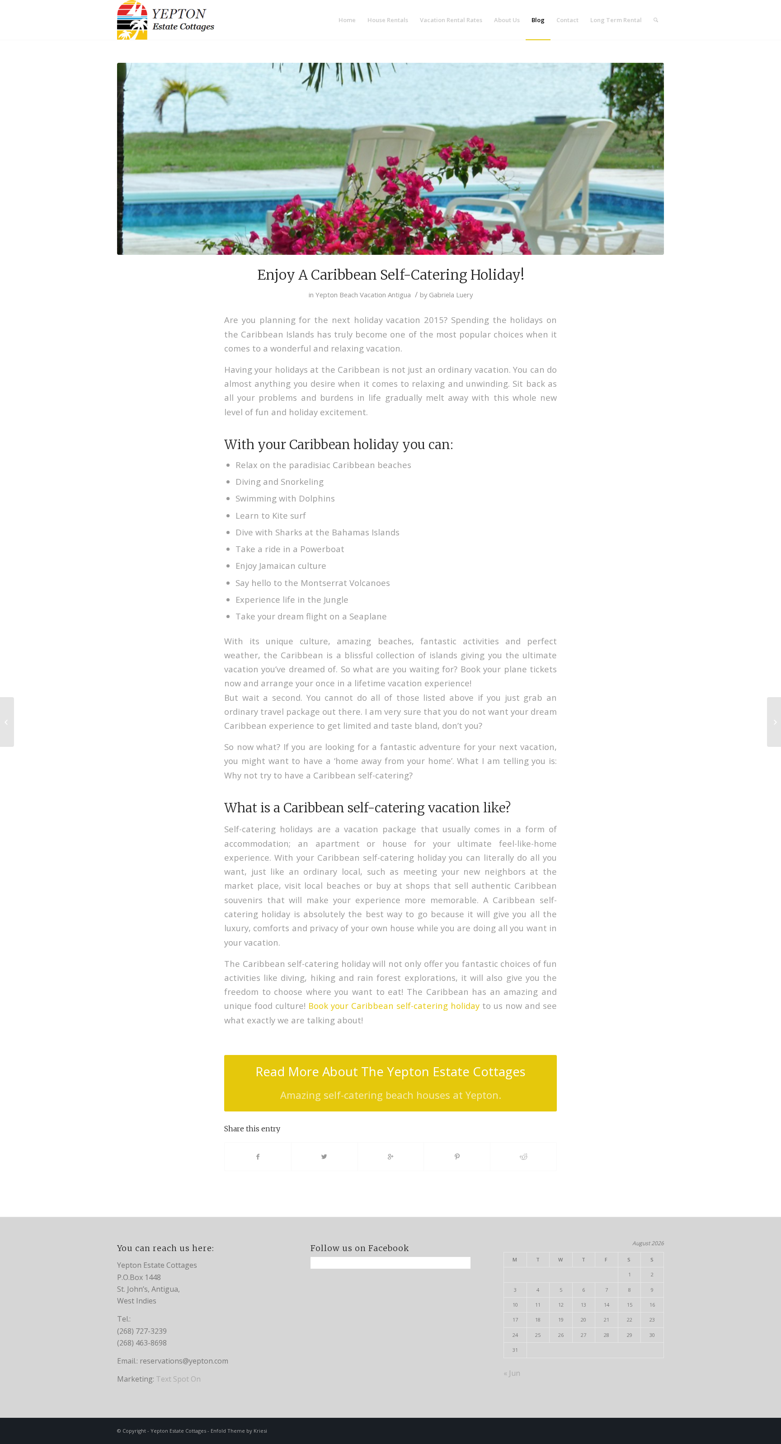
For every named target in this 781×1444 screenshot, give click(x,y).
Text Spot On (178, 1379)
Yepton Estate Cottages (178, 1430)
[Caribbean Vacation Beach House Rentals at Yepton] (7, 722)
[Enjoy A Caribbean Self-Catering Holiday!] (390, 159)
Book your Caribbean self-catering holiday (393, 1005)
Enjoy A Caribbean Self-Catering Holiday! (390, 274)
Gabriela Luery (451, 294)
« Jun (511, 1373)
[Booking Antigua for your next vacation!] (774, 722)
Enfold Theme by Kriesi (239, 1430)
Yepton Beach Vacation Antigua (363, 294)
